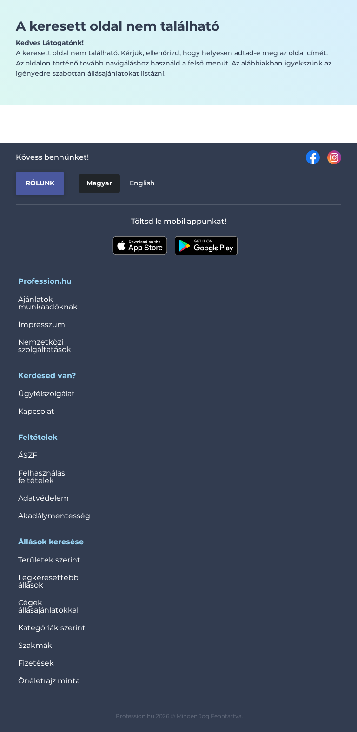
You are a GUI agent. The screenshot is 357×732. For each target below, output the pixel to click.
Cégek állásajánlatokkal (48, 606)
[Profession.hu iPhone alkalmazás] (139, 245)
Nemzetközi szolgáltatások (44, 346)
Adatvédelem (43, 498)
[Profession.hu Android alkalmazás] (206, 245)
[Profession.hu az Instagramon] (330, 157)
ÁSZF (27, 455)
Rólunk (40, 183)
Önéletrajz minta (49, 680)
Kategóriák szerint (52, 627)
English (142, 183)
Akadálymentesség (54, 515)
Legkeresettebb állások (48, 581)
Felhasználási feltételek (42, 477)
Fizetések (36, 663)
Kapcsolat (36, 411)
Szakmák (35, 645)
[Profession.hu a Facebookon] (309, 157)
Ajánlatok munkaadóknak (48, 303)
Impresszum (41, 324)
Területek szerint (49, 560)
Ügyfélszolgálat (46, 393)
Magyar (99, 183)
